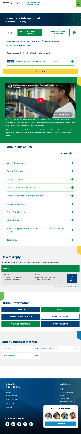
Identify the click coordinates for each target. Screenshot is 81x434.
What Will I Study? (15, 179)
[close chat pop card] (75, 407)
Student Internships (16, 204)
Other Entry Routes (16, 212)
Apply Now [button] (40, 71)
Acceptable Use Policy (67, 402)
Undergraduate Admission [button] (20, 317)
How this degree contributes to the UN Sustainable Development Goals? (36, 230)
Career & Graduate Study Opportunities (25, 195)
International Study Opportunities (22, 187)
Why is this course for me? (18, 163)
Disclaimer (63, 405)
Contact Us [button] (21, 310)
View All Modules (15, 220)
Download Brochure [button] (60, 317)
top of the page (75, 287)
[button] (60, 424)
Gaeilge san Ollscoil (66, 392)
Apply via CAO (70, 278)
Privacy (62, 395)
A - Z (61, 389)
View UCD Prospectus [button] (20, 324)
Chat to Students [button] (60, 324)
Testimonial (12, 240)
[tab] (40, 257)
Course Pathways (15, 171)
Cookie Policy (64, 398)
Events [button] (60, 310)
